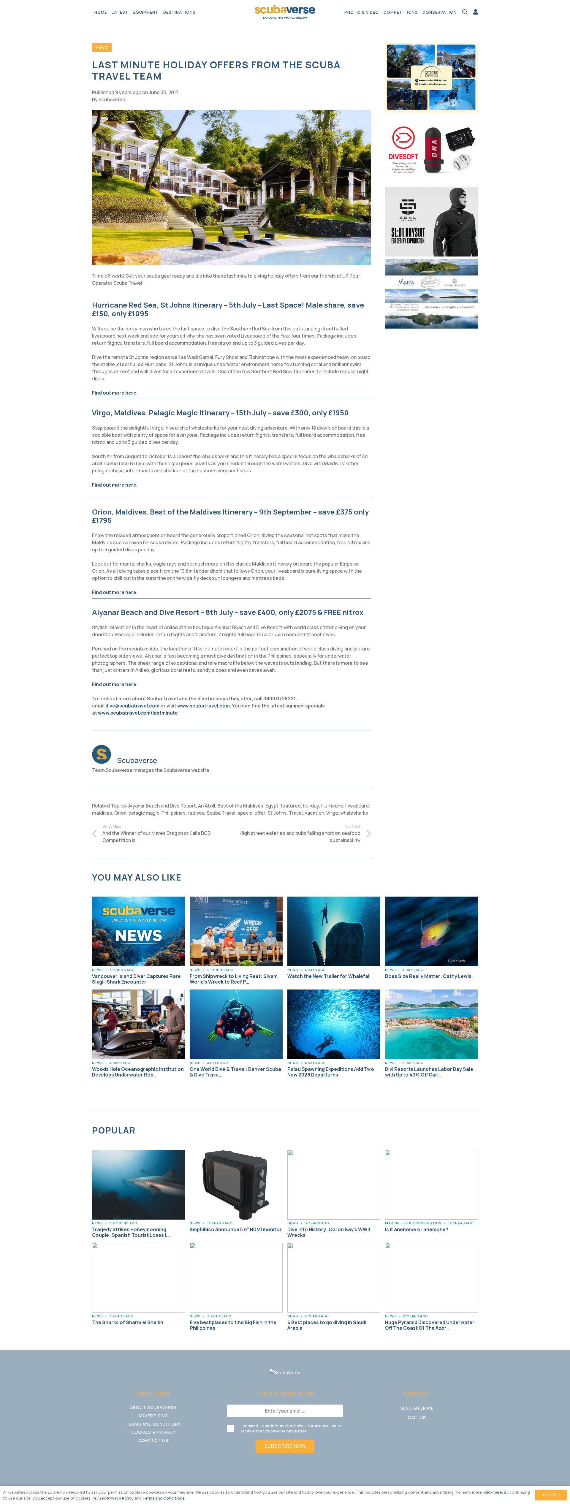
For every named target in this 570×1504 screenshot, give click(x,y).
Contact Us (153, 1440)
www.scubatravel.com (203, 705)
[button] (199, 12)
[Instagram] (417, 1433)
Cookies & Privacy (153, 1432)
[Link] (475, 11)
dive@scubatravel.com (132, 705)
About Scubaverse (153, 1407)
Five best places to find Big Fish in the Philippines (233, 1325)
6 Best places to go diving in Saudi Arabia (326, 1325)
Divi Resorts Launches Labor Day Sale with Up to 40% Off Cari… (429, 1072)
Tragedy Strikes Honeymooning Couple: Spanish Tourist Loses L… (131, 1232)
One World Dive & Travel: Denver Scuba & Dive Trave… (235, 1072)
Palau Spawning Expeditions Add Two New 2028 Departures (330, 1072)
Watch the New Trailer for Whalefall (328, 976)
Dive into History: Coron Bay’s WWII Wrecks (328, 1232)
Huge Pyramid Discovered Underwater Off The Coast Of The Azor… (429, 1325)
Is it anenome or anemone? (416, 1229)
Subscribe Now (285, 1446)
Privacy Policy (120, 1498)
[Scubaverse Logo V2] (285, 12)
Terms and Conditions (153, 1424)
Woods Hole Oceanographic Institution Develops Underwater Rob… (138, 1072)
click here (493, 1492)
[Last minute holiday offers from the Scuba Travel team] (231, 113)
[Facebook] (405, 1433)
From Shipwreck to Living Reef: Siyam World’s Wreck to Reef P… (234, 979)
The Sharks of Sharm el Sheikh (127, 1322)
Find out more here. (114, 485)
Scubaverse (112, 99)
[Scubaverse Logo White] (285, 1372)
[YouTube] (428, 1433)
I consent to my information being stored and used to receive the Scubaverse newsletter (291, 1428)
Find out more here (114, 393)
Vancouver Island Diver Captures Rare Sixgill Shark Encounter (136, 979)
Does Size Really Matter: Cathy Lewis (428, 976)
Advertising (153, 1415)
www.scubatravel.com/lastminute (138, 713)
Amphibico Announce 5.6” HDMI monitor (236, 1229)
